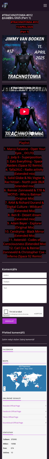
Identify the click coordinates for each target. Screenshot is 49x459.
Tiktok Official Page (10, 417)
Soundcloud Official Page (13, 422)
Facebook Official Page (12, 411)
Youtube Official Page (11, 405)
